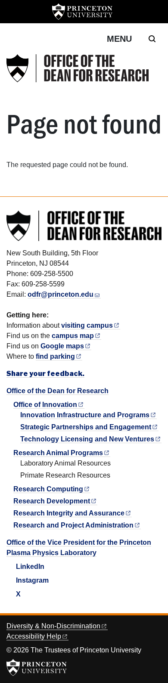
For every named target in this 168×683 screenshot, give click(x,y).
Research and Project (73, 525)
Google (62, 346)
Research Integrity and (68, 513)
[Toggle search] (152, 39)
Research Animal (58, 452)
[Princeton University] (82, 11)
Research (48, 489)
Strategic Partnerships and (85, 427)
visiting (87, 325)
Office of (45, 404)
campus (73, 335)
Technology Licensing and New (87, 439)
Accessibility (33, 636)
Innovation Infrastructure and (84, 415)
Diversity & (53, 626)
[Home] (77, 68)
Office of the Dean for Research (57, 390)
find (55, 356)
